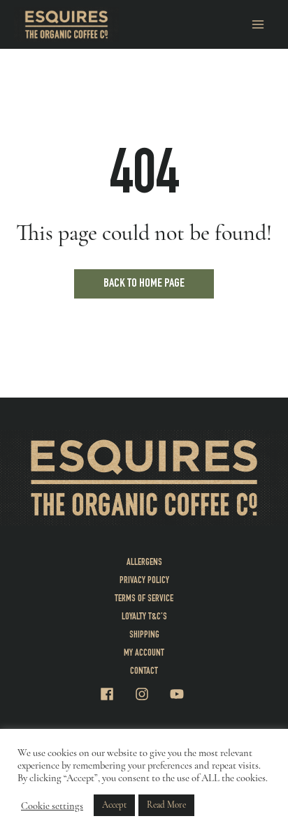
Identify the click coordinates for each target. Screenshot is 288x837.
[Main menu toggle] (258, 24)
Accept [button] (114, 804)
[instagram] (151, 694)
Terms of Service (144, 599)
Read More (166, 804)
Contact (144, 672)
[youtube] (179, 694)
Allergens (144, 563)
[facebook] (116, 694)
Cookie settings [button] (52, 805)
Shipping (144, 635)
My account (144, 653)
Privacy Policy (144, 581)
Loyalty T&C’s (144, 617)
